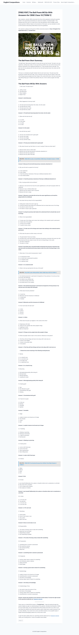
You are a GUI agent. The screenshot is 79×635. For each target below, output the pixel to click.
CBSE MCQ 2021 (48, 2)
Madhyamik (40, 2)
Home (24, 2)
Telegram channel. (37, 599)
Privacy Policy (56, 2)
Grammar (28, 2)
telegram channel (55, 615)
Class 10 (21, 620)
